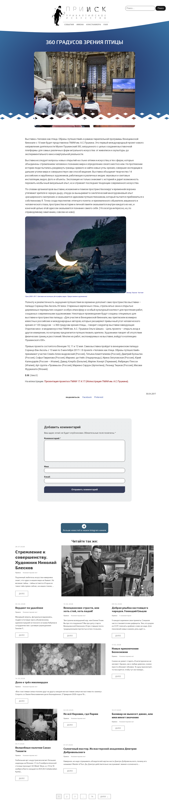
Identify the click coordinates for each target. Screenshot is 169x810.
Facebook (87, 397)
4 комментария (125, 615)
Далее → (104, 796)
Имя (46, 466)
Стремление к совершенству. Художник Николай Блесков (36, 559)
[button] (84, 528)
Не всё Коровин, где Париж (81, 713)
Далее (22, 594)
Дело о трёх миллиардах (31, 682)
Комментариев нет (30, 572)
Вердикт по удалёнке (29, 607)
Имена (80, 24)
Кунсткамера (93, 24)
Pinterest (98, 397)
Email (47, 476)
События (69, 24)
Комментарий (52, 438)
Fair (106, 24)
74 (92, 796)
